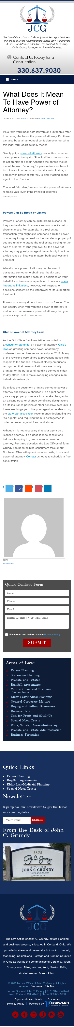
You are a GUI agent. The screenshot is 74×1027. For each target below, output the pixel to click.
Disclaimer (37, 986)
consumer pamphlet (17, 344)
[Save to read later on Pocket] (38, 488)
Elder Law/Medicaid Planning (28, 784)
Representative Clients (28, 999)
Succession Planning (25, 675)
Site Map (50, 986)
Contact (31, 456)
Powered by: (37, 1003)
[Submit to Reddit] (28, 488)
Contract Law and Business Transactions (31, 691)
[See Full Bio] (16, 563)
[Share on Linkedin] (48, 488)
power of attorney (31, 153)
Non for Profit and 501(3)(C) (31, 716)
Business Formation (25, 734)
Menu (14, 79)
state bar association (21, 413)
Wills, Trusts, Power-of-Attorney (34, 725)
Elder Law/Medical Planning (31, 697)
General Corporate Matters (30, 701)
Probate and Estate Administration (36, 730)
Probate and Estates (25, 680)
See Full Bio (8, 563)
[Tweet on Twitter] (9, 488)
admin (23, 118)
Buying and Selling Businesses (33, 706)
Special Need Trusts (25, 720)
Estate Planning (46, 118)
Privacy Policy (52, 634)
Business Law (21, 711)
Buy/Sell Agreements (26, 684)
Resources (53, 999)
